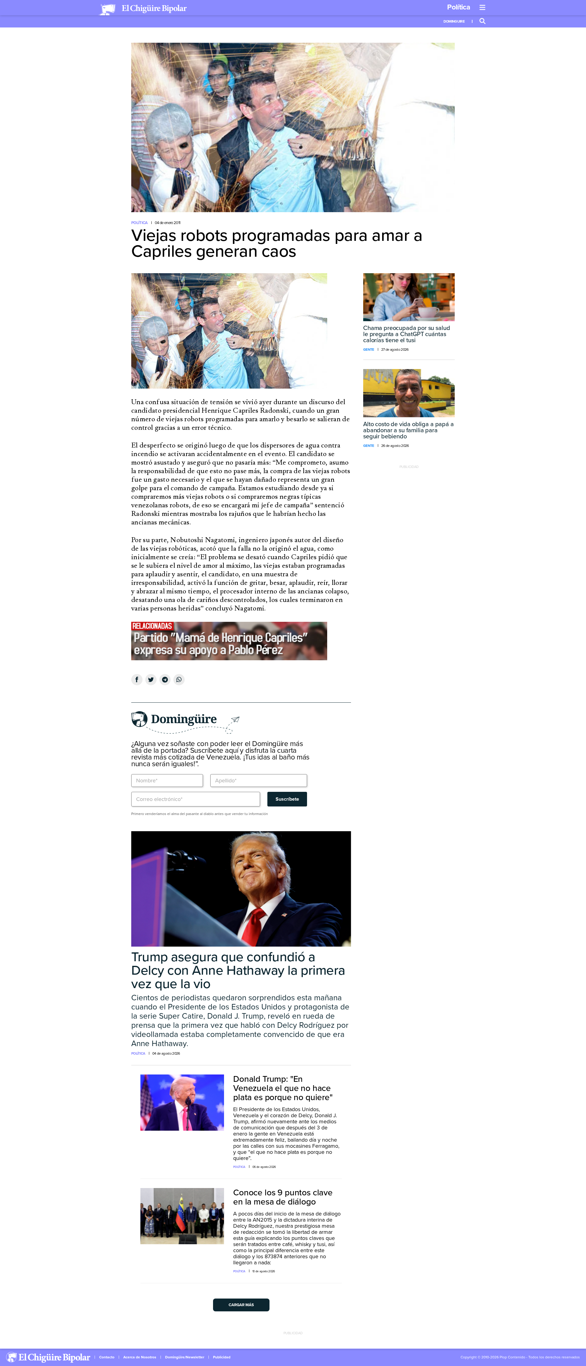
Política (458, 7)
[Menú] (482, 7)
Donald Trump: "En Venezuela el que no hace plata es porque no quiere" (283, 1088)
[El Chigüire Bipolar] (142, 10)
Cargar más (241, 1305)
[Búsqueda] (482, 21)
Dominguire (454, 21)
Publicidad (221, 1357)
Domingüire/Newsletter (184, 1357)
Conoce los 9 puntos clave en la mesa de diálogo (283, 1197)
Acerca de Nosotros (139, 1357)
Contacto (106, 1357)
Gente (368, 349)
